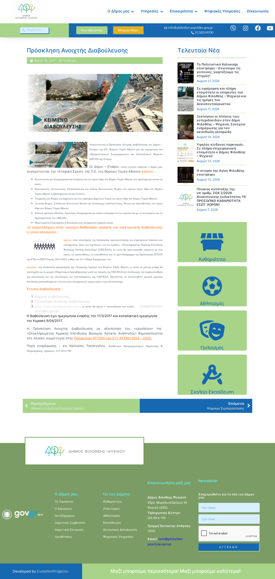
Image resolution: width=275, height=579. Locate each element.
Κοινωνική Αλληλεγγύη (120, 530)
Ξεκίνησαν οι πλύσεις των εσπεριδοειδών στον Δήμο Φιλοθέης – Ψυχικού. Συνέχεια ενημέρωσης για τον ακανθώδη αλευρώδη (221, 124)
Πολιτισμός (111, 508)
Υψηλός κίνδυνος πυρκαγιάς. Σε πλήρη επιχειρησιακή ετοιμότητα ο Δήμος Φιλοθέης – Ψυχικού (221, 150)
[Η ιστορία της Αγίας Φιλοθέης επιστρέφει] (186, 175)
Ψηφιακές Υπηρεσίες (222, 11)
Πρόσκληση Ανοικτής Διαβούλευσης (62, 301)
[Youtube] (270, 28)
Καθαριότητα (112, 501)
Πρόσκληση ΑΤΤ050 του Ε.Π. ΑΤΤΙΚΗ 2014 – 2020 (112, 338)
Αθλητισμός (111, 516)
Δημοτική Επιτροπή (69, 530)
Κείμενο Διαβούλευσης (52, 297)
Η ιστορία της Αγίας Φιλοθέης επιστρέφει (220, 172)
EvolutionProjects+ (53, 571)
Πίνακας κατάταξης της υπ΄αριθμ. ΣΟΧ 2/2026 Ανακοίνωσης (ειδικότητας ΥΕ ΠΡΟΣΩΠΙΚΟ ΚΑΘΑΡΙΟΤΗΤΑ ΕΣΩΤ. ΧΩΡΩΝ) (221, 197)
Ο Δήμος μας (118, 11)
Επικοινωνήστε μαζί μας (169, 483)
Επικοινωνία (258, 11)
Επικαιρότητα (181, 11)
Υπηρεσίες (149, 11)
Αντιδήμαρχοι (65, 516)
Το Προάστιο (64, 501)
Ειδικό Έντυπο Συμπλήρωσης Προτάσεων (57, 306)
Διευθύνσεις (63, 537)
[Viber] (233, 28)
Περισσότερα (212, 252)
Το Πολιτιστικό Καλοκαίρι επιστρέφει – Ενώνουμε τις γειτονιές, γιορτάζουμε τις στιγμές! (219, 70)
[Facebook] (258, 28)
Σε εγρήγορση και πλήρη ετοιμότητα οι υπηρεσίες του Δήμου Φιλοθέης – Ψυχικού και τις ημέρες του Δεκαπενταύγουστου (221, 96)
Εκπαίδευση (112, 523)
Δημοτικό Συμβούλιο (70, 523)
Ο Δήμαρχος (63, 508)
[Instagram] (245, 28)
